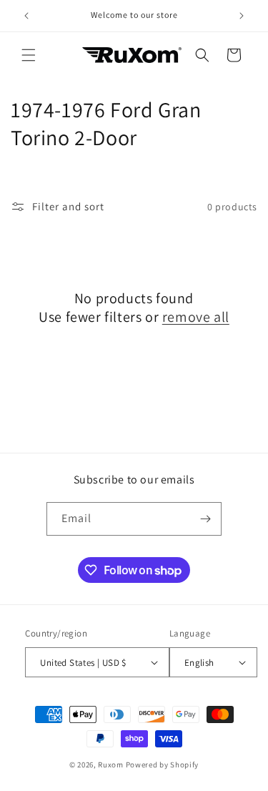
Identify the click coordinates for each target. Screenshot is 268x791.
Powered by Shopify (162, 765)
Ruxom (111, 765)
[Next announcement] (241, 15)
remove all (195, 317)
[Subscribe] (205, 519)
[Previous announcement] (26, 15)
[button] (28, 55)
